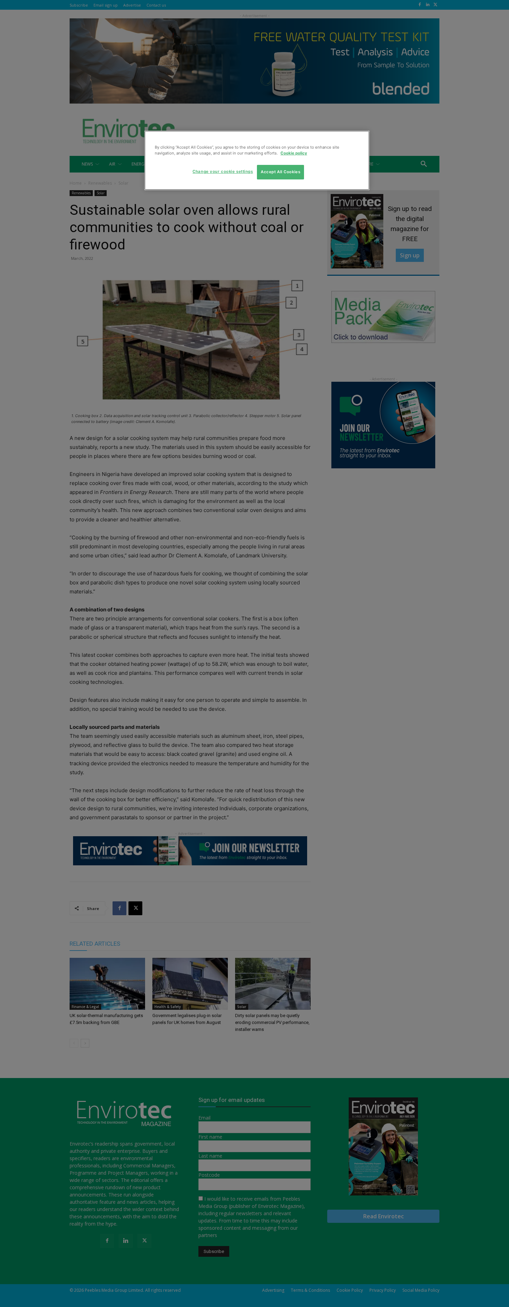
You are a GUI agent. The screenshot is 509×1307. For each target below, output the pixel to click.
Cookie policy (293, 153)
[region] (256, 160)
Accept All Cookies (280, 171)
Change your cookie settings (223, 171)
